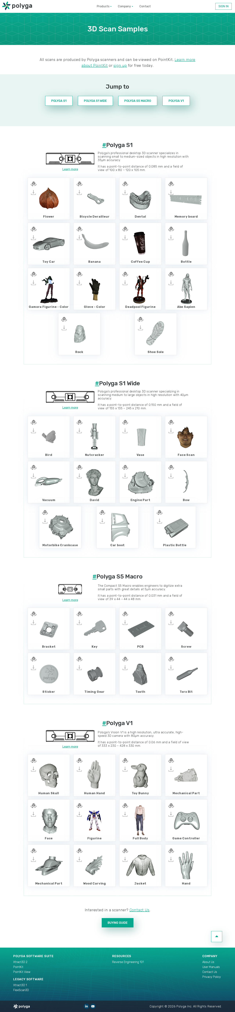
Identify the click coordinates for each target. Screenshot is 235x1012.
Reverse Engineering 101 (128, 962)
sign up (120, 65)
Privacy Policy (211, 977)
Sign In (223, 6)
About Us (208, 962)
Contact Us (139, 910)
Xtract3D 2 (20, 962)
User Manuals (211, 967)
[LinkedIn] (86, 1006)
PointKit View (21, 972)
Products (103, 6)
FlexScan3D (21, 990)
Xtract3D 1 (20, 985)
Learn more (70, 169)
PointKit (18, 967)
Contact (145, 6)
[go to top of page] (216, 936)
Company (124, 6)
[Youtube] (93, 1006)
